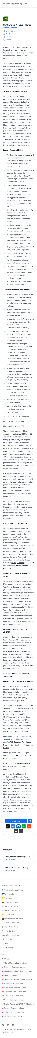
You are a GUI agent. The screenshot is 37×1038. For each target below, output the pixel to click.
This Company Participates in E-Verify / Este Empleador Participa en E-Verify (18, 745)
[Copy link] (21, 831)
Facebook (7, 568)
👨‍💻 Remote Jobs (8, 894)
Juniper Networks (10, 28)
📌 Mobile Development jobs (13, 1000)
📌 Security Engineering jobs (13, 1008)
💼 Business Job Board (10, 902)
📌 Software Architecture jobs (13, 1012)
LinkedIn (24, 566)
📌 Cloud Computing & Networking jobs (17, 971)
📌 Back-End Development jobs (14, 967)
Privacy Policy (7, 939)
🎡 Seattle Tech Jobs (10, 906)
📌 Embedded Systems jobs (12, 983)
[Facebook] (13, 826)
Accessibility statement (10, 935)
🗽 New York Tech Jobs (11, 910)
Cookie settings (8, 947)
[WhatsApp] (24, 826)
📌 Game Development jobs (12, 996)
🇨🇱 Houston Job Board (10, 923)
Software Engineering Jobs (14, 4)
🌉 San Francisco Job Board (12, 919)
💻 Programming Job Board (12, 890)
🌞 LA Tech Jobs (8, 914)
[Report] (30, 821)
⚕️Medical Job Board (10, 927)
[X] (8, 826)
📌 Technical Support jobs (12, 1016)
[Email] (16, 831)
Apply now (16, 821)
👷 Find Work (7, 898)
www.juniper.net (18, 563)
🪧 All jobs (6, 959)
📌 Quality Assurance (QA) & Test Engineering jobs (18, 1004)
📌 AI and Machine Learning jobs (14, 963)
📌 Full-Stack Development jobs (14, 992)
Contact (5, 943)
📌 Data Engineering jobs (11, 975)
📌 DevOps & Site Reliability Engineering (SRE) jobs (18, 979)
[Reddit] (29, 826)
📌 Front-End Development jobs (14, 988)
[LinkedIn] (18, 826)
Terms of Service (8, 931)
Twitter (18, 566)
